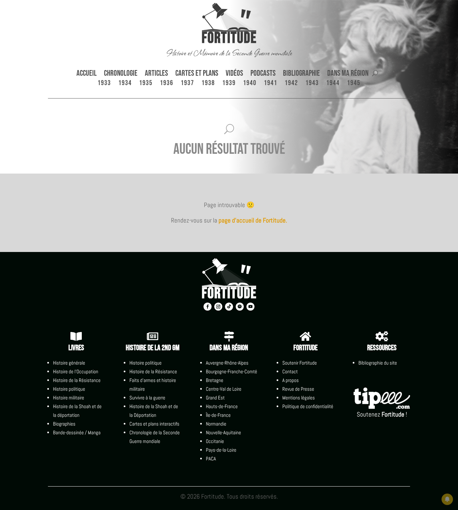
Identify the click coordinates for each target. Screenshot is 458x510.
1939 (229, 84)
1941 (270, 84)
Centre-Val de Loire (223, 389)
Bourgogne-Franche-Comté (231, 371)
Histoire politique (69, 389)
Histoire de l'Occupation (75, 371)
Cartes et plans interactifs (154, 424)
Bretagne (214, 380)
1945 (353, 84)
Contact (290, 371)
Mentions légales (298, 397)
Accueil (86, 74)
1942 (291, 84)
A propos (290, 380)
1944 (333, 84)
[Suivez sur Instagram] (218, 307)
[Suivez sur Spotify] (240, 307)
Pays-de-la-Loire (221, 450)
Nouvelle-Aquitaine (223, 432)
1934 (125, 84)
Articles (156, 74)
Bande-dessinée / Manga (77, 432)
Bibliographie (301, 74)
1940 (249, 84)
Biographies (64, 424)
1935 (146, 84)
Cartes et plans (196, 74)
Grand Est (215, 397)
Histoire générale (69, 363)
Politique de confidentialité (307, 406)
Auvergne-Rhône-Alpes (227, 363)
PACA (211, 458)
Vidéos (234, 74)
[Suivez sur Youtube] (250, 307)
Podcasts (263, 74)
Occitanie (215, 441)
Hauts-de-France (222, 406)
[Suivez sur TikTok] (229, 307)
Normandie (216, 424)
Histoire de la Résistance (77, 380)
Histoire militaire (68, 397)
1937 (187, 84)
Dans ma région (347, 74)
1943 (312, 84)
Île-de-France (218, 415)
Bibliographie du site (377, 363)
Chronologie (120, 74)
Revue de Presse (298, 389)
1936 (166, 84)
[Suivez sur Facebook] (208, 307)
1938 (208, 84)
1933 (104, 84)
